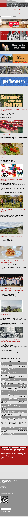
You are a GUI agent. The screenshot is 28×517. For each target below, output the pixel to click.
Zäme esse (3, 157)
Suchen (14, 16)
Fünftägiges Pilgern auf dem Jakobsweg (11, 236)
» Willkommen (3, 8)
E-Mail (1, 489)
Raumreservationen (4, 13)
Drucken (2, 512)
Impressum (2, 510)
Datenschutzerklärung (5, 511)
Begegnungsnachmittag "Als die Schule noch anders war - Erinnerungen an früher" (12, 340)
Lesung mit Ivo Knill (5, 314)
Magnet (20, 9)
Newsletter (2, 9)
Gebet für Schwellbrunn (6, 135)
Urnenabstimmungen (16, 13)
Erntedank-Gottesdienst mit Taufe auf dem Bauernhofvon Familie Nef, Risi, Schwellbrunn (12, 289)
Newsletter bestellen (12, 9)
